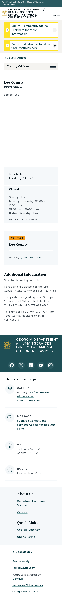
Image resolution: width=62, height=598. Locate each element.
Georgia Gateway (28, 529)
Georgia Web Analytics (26, 591)
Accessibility (21, 561)
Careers (22, 512)
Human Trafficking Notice (27, 585)
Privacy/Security (23, 567)
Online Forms (26, 537)
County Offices (16, 57)
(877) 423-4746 (39, 392)
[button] (53, 66)
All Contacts (25, 396)
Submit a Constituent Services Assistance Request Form (36, 424)
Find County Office (29, 400)
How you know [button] (9, 5)
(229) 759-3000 (31, 257)
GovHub (18, 578)
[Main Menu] (56, 13)
